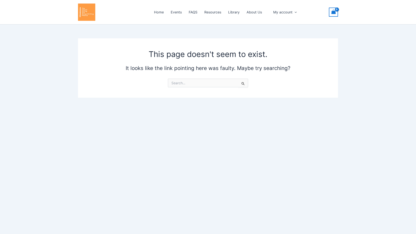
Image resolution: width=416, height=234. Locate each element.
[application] (294, 12)
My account (282, 12)
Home (159, 12)
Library (234, 12)
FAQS (193, 12)
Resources (212, 12)
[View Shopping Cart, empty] (333, 12)
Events (176, 12)
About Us (254, 12)
